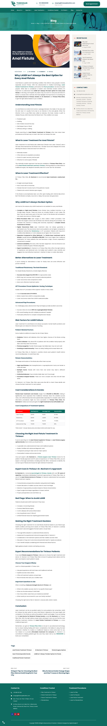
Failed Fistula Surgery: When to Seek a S (87, 74)
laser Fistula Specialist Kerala (21, 654)
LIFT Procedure (20, 286)
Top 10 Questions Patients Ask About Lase (87, 59)
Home (32, 23)
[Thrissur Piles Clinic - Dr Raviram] (19, 4)
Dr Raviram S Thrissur (41, 650)
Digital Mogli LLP (74, 723)
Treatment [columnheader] (19, 411)
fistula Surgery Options (59, 650)
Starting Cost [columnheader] (34, 411)
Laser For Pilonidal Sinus (76, 700)
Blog (38, 23)
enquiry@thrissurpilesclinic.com (65, 3)
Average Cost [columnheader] (46, 411)
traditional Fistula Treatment (21, 658)
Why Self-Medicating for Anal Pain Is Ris (88, 43)
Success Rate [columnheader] (58, 411)
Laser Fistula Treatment (76, 697)
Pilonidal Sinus (45, 700)
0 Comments (42, 71)
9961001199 (59, 634)
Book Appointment (92, 4)
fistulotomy (35, 231)
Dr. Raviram (32, 71)
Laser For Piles (74, 692)
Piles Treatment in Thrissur (48, 692)
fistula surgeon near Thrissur (47, 457)
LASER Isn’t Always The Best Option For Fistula (47, 654)
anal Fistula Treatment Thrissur (22, 650)
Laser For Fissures (75, 695)
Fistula (51, 71)
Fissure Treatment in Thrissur (49, 697)
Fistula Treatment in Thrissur (48, 695)
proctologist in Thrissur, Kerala (41, 473)
